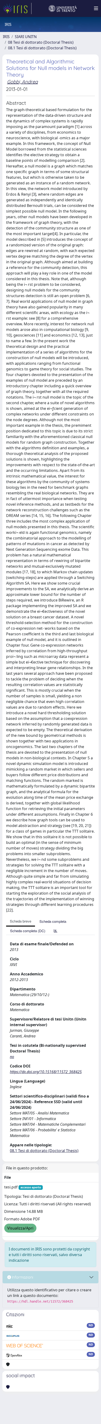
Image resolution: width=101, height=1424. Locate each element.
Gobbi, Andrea (22, 82)
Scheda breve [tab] (20, 921)
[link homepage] (17, 8)
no (12, 1056)
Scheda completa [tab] (52, 921)
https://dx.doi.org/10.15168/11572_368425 (46, 1071)
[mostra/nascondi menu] (96, 8)
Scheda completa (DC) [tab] (27, 930)
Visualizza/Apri (20, 1228)
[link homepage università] (63, 8)
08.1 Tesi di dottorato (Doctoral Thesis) (42, 47)
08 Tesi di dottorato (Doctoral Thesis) (41, 42)
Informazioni (22, 1277)
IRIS (6, 36)
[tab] (55, 930)
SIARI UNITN (26, 36)
